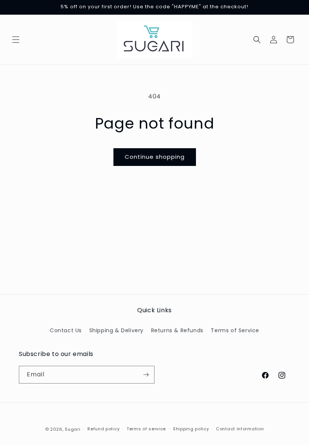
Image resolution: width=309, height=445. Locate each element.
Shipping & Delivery (116, 330)
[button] (16, 39)
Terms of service (146, 429)
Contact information (240, 429)
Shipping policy (191, 429)
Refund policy (103, 429)
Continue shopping (155, 157)
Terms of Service (235, 330)
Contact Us (66, 330)
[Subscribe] (146, 375)
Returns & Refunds (177, 330)
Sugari (72, 429)
